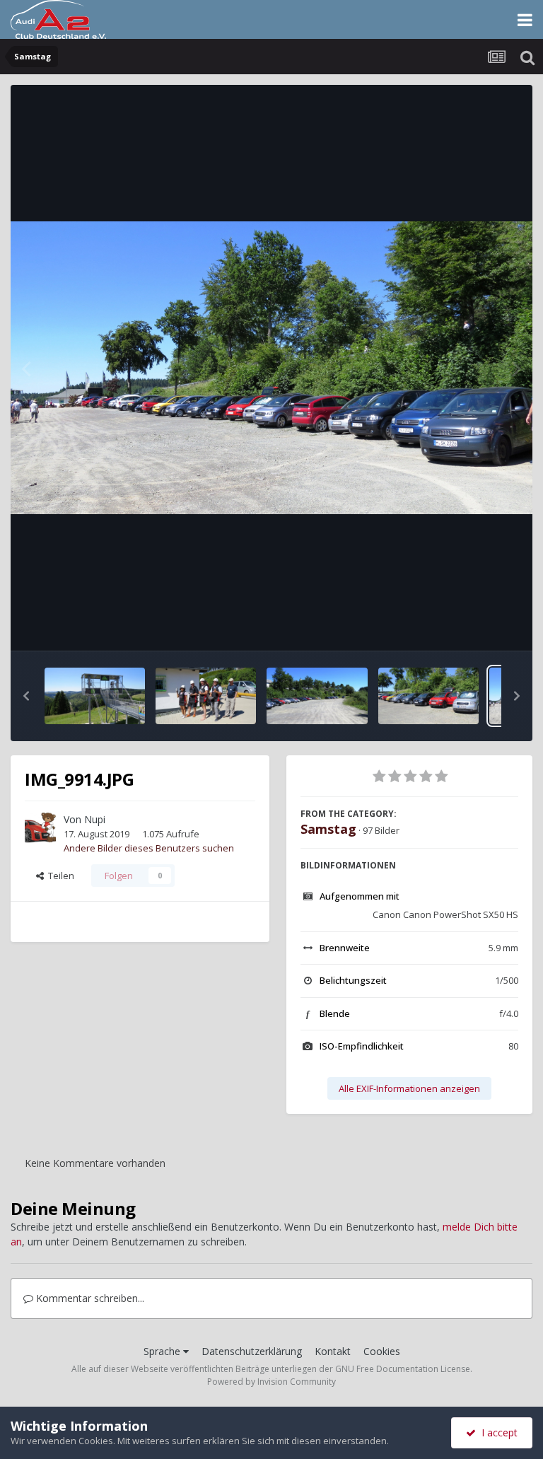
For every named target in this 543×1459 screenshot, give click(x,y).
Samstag (328, 828)
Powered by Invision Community (271, 1382)
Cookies (381, 1351)
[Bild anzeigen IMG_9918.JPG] (95, 696)
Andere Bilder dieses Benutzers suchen (149, 848)
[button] (26, 695)
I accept (497, 1432)
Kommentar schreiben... (88, 1298)
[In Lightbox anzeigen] (271, 368)
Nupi (94, 819)
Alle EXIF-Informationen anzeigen (409, 1088)
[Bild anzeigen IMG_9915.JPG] (428, 696)
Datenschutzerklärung (252, 1351)
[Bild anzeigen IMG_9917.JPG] (206, 696)
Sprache (163, 1351)
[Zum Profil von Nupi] (40, 827)
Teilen (59, 875)
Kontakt (333, 1351)
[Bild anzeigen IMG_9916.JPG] (317, 696)
